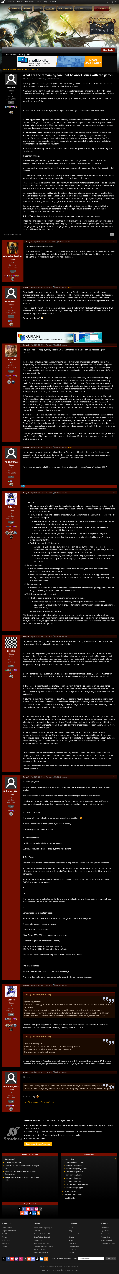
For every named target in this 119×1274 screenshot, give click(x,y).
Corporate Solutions (9, 1231)
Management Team (75, 1234)
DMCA (67, 1270)
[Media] (14, 8)
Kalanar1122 (11, 301)
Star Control (38, 1240)
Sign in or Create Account (38, 1144)
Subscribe (111, 1259)
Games (19, 2)
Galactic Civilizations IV (42, 1234)
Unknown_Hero (11, 791)
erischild (11, 650)
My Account (105, 1231)
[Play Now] (102, 8)
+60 (11, 103)
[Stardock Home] (3, 1)
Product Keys (105, 1237)
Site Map (75, 1270)
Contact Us (72, 1249)
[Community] (83, 8)
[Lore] (38, 8)
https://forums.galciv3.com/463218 (38, 1102)
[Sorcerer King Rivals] (101, 26)
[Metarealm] (65, 8)
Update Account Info (108, 1243)
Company (73, 1223)
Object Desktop (7, 1228)
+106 (11, 806)
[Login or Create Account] (108, 1)
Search (20, 54)
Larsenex (11, 359)
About (71, 1228)
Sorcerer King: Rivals (41, 1252)
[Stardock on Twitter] (20, 1209)
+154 (11, 522)
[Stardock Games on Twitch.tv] (32, 1209)
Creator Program (74, 1246)
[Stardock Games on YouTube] (28, 1209)
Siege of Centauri (40, 1249)
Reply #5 (26, 493)
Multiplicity (6, 1243)
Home (5, 69)
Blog (45, 2)
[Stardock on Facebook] (24, 1209)
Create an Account (107, 1234)
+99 (13, 271)
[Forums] (50, 8)
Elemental (37, 1231)
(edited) (69, 287)
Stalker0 (11, 87)
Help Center (105, 1228)
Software (11, 2)
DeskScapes (6, 1240)
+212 (11, 371)
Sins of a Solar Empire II (42, 1237)
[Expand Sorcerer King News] (64, 1178)
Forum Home (11, 54)
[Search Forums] (116, 1)
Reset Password (106, 1240)
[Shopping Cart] (112, 1)
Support (53, 2)
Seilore (11, 507)
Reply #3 (26, 345)
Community (29, 2)
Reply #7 (26, 777)
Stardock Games (15, 69)
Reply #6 (26, 636)
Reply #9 (26, 1072)
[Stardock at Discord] (26, 1213)
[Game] (27, 8)
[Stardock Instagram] (36, 1209)
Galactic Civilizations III (31, 69)
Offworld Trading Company (43, 1246)
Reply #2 (26, 287)
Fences (4, 1237)
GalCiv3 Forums (53, 79)
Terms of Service (57, 1270)
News (39, 2)
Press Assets (73, 1243)
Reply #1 (29, 242)
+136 (11, 666)
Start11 (4, 1234)
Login (28, 54)
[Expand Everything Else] (62, 1198)
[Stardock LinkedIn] (34, 1213)
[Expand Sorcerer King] (62, 1159)
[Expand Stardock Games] (62, 1191)
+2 (11, 317)
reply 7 (50, 994)
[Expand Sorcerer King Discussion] (64, 1171)
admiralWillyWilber (12, 256)
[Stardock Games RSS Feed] (38, 1213)
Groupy (4, 1246)
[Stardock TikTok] (30, 1213)
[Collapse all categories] (115, 1158)
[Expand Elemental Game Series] (62, 1194)
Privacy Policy (45, 1270)
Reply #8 (26, 985)
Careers (71, 1237)
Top (114, 242)
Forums (71, 1252)
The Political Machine (41, 1243)
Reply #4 (26, 447)
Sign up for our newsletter (64, 1258)
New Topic (108, 50)
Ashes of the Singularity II (43, 1228)
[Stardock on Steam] (40, 1209)
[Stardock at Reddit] (22, 1213)
